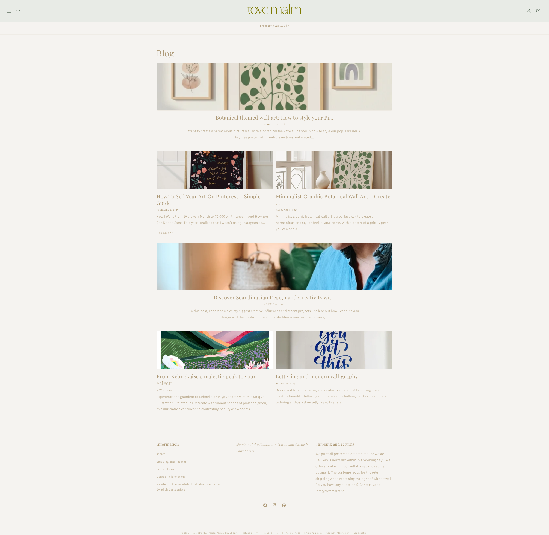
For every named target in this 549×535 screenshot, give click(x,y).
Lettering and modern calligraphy (317, 376)
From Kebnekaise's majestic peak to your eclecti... (206, 379)
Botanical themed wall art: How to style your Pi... (274, 117)
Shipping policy (313, 532)
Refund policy (250, 532)
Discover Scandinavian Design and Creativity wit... (275, 297)
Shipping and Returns (172, 461)
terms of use (165, 469)
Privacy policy (270, 532)
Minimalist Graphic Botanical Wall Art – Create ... (333, 199)
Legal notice (361, 532)
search (161, 454)
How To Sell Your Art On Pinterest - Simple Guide (209, 199)
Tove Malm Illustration (203, 532)
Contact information (171, 477)
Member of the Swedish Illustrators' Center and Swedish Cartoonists (190, 486)
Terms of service (291, 532)
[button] (9, 11)
